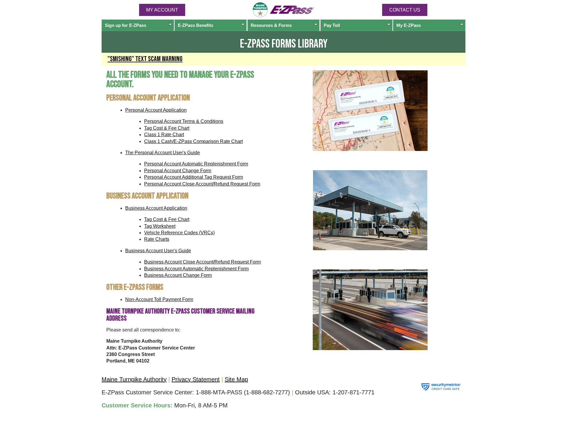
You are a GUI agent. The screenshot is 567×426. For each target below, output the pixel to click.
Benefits (195, 25)
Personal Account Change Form (177, 170)
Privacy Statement (196, 379)
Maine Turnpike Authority (134, 379)
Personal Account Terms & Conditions (183, 121)
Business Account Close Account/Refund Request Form (202, 261)
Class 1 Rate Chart (164, 134)
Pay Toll (332, 25)
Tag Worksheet (159, 226)
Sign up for (125, 25)
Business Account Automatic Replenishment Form (196, 268)
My (408, 25)
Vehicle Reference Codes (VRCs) (179, 232)
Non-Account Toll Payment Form (159, 299)
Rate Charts (156, 239)
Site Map (236, 379)
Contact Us (404, 9)
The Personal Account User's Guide (162, 152)
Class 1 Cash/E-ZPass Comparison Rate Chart (193, 141)
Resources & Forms (271, 25)
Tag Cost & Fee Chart (166, 128)
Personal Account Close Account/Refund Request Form (202, 183)
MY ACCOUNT (162, 9)
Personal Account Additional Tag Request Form (193, 177)
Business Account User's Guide (158, 250)
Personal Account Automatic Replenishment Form (196, 163)
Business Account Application (156, 208)
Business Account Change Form (178, 275)
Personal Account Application (156, 110)
